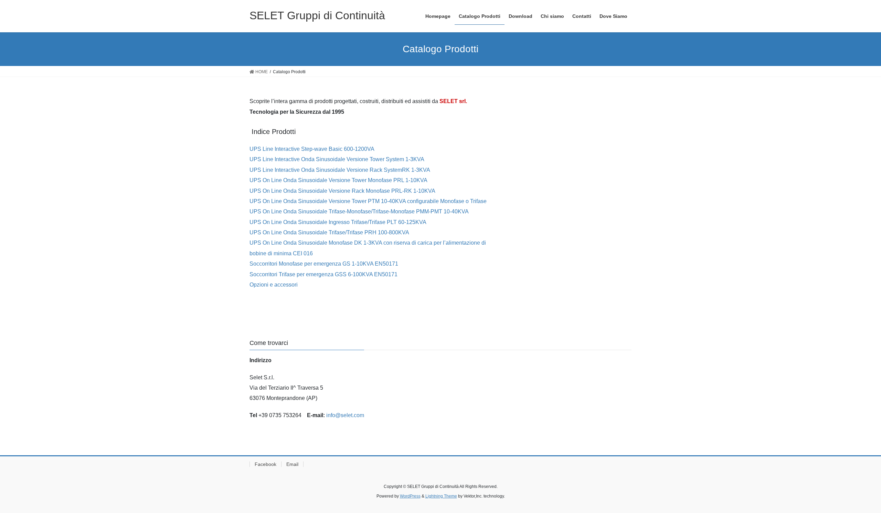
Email (292, 464)
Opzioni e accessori (274, 285)
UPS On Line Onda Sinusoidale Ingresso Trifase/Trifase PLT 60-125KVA (338, 222)
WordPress (410, 496)
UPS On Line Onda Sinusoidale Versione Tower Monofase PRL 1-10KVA (338, 180)
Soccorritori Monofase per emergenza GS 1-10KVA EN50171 (324, 264)
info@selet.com (345, 415)
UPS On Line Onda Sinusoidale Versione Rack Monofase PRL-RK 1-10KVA (342, 191)
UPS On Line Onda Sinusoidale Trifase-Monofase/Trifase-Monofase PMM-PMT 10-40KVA (359, 211)
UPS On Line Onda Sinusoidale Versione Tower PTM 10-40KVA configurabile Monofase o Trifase (368, 201)
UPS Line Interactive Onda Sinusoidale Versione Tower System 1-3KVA (337, 159)
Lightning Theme (441, 496)
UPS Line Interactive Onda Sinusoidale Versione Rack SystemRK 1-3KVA (340, 170)
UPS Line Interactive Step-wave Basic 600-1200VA (313, 149)
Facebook (265, 464)
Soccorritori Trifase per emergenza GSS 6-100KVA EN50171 (323, 274)
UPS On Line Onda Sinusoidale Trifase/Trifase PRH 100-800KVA (329, 232)
